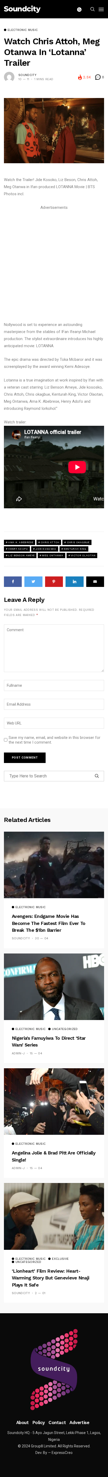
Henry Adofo (18, 548)
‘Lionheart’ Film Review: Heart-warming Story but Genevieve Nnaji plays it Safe (50, 1278)
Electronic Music (23, 30)
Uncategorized (65, 1029)
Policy (39, 1422)
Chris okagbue (78, 542)
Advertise (79, 1422)
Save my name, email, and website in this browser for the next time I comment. (54, 740)
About (22, 1422)
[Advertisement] (54, 265)
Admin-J (18, 1053)
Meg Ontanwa (52, 555)
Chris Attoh (50, 542)
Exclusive (60, 1259)
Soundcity (27, 75)
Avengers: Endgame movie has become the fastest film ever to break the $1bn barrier (48, 923)
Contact (57, 1422)
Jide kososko (45, 548)
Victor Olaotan (83, 555)
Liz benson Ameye (21, 555)
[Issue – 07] (54, 1369)
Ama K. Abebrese (20, 542)
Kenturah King (75, 548)
